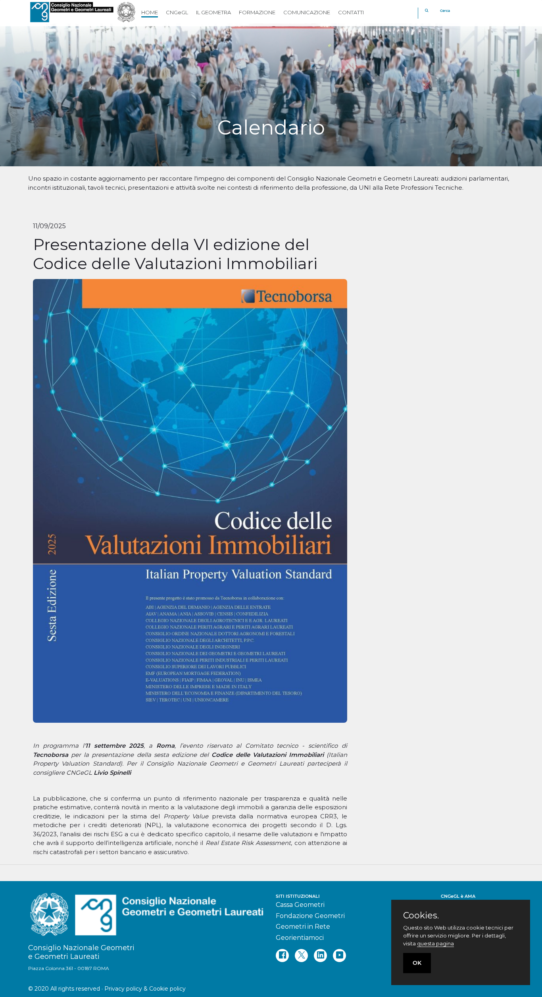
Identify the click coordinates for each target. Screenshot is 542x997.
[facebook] (282, 955)
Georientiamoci (300, 937)
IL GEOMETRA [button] (213, 12)
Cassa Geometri (300, 904)
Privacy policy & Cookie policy (145, 988)
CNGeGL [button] (177, 12)
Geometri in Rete (303, 926)
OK (417, 962)
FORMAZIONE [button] (257, 12)
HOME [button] (149, 12)
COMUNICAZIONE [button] (306, 12)
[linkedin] (320, 955)
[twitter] (301, 955)
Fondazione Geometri (310, 916)
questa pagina (435, 943)
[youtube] (339, 955)
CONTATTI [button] (351, 12)
